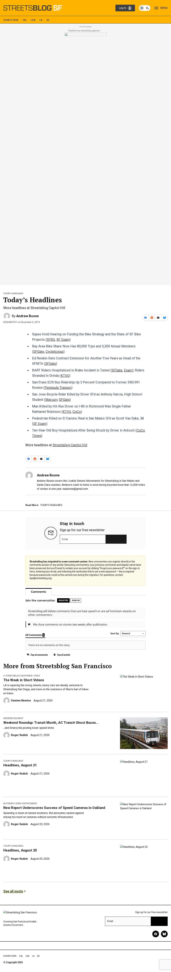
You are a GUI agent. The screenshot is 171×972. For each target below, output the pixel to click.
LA (41, 20)
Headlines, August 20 (20, 850)
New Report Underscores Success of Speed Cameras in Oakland (54, 808)
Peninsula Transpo (58, 388)
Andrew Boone (27, 316)
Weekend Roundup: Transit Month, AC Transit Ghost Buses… (51, 723)
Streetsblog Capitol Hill (70, 445)
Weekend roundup (13, 718)
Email (65, 539)
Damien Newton (21, 700)
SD (47, 20)
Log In (122, 8)
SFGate (38, 352)
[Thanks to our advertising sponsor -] (86, 158)
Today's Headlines (13, 293)
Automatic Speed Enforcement (20, 803)
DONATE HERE (11, 20)
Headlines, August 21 (20, 765)
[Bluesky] (164, 934)
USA (33, 20)
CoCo (76, 412)
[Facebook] (155, 934)
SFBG (51, 340)
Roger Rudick (19, 735)
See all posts (13, 891)
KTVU (65, 376)
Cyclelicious (54, 352)
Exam (128, 370)
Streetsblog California (19, 676)
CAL (25, 20)
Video (37, 676)
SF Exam (62, 340)
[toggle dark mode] (144, 8)
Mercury (51, 400)
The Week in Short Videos (23, 680)
